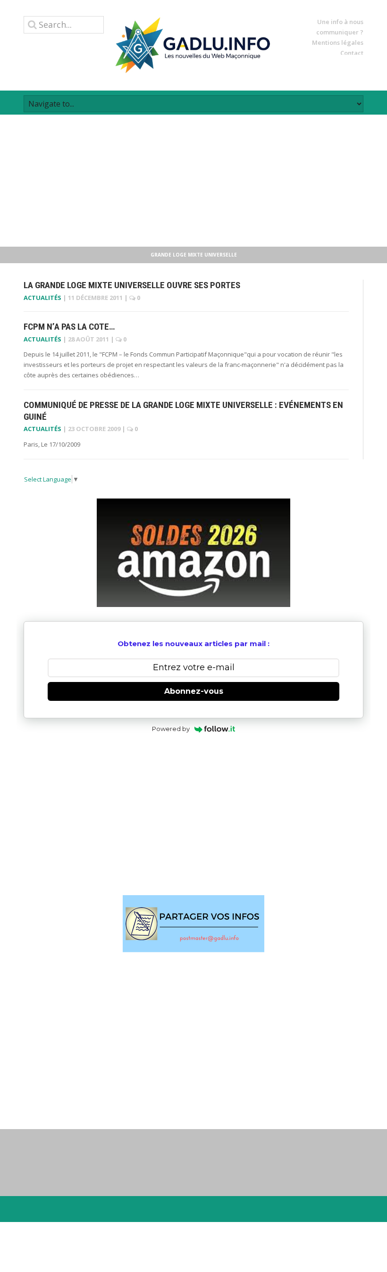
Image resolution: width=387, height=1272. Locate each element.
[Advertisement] (193, 181)
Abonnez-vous (193, 691)
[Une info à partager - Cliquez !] (193, 923)
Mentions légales (337, 42)
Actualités (42, 297)
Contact (351, 53)
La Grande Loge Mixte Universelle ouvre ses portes (132, 285)
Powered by (171, 728)
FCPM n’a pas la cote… (69, 326)
